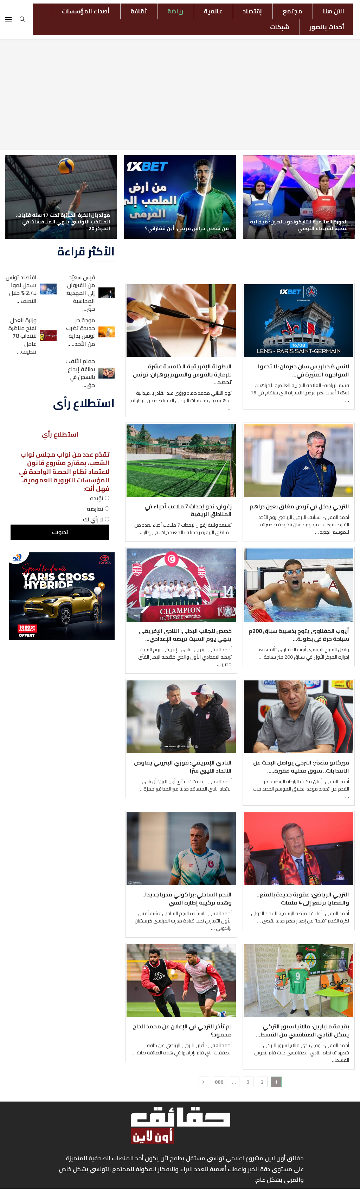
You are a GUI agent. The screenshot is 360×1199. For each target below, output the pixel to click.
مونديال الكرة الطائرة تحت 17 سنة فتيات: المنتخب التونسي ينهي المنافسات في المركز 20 (63, 221)
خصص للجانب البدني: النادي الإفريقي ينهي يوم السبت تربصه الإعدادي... (185, 635)
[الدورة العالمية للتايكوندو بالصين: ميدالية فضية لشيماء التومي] (299, 197)
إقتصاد (252, 11)
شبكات (279, 27)
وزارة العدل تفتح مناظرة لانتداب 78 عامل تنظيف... (22, 336)
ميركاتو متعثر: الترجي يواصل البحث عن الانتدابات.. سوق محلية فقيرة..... (301, 766)
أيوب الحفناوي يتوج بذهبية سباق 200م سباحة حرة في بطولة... (299, 635)
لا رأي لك (94, 519)
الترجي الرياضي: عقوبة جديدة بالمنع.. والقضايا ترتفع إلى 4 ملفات (303, 898)
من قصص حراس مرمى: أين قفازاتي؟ (187, 228)
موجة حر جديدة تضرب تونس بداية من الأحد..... (80, 332)
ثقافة (138, 11)
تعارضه (96, 508)
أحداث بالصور (327, 27)
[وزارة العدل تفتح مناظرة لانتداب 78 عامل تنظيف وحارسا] (48, 335)
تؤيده (97, 498)
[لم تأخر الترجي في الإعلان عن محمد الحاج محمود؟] (181, 980)
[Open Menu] (8, 19)
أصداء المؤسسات (86, 11)
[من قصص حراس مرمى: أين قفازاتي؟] (180, 197)
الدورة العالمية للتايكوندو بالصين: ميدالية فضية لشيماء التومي (299, 225)
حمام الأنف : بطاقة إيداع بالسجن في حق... (80, 373)
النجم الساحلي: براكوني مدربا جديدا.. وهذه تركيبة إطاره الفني (187, 898)
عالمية (213, 11)
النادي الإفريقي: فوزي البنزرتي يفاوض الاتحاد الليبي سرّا (183, 766)
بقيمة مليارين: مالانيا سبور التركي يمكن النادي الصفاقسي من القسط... (302, 1030)
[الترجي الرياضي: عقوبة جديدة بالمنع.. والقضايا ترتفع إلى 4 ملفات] (298, 848)
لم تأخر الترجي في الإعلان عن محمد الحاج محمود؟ (182, 1030)
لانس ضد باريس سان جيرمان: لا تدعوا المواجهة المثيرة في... (303, 370)
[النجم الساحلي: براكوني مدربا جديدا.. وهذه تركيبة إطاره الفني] (181, 848)
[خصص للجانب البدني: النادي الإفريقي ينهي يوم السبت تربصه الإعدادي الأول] (181, 584)
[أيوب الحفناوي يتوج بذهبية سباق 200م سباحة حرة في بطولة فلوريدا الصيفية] (298, 584)
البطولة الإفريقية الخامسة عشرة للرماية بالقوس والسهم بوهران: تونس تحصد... (182, 374)
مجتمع (292, 11)
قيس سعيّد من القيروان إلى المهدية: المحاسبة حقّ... (80, 293)
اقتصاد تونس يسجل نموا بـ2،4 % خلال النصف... (21, 289)
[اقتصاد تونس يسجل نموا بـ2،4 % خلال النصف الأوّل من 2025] (48, 289)
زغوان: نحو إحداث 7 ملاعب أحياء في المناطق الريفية (188, 510)
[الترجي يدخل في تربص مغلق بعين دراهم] (298, 460)
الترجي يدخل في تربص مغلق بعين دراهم (299, 506)
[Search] (22, 21)
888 (219, 1081)
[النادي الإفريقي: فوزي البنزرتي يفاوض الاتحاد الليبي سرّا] (181, 716)
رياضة (175, 11)
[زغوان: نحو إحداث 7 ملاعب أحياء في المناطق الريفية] (181, 460)
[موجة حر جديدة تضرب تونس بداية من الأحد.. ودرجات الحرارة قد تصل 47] (106, 331)
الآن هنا (333, 11)
